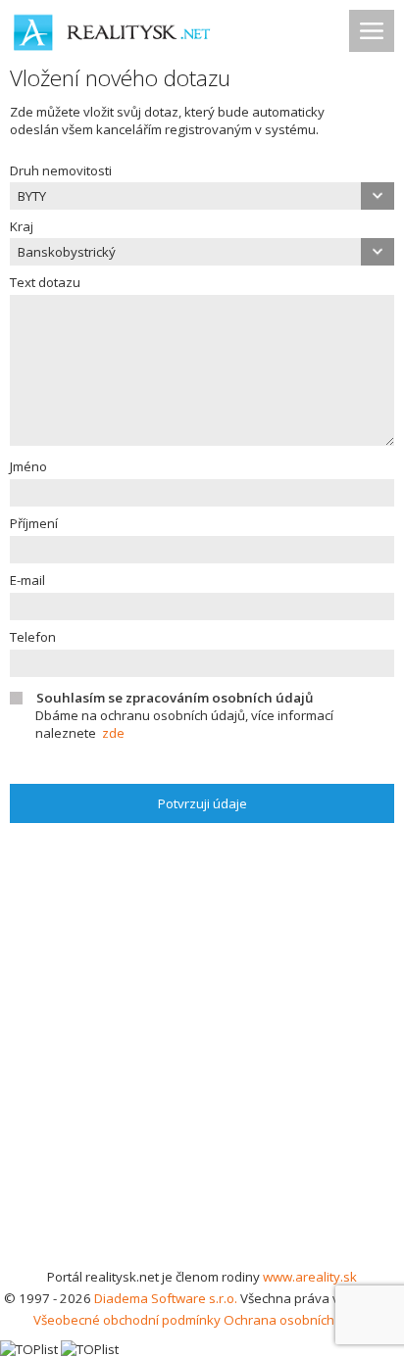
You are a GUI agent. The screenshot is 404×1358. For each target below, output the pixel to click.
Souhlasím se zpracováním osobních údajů (174, 697)
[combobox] (202, 196)
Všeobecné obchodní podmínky (127, 1320)
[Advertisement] (202, 1054)
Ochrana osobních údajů (298, 1320)
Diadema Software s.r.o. (165, 1298)
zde (113, 733)
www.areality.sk (310, 1276)
